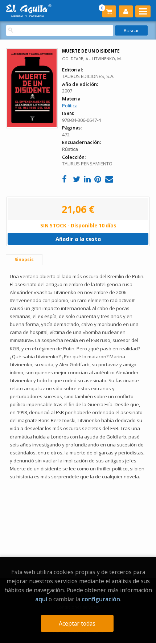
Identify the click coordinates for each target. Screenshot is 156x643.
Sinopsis (24, 259)
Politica (70, 105)
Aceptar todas (77, 623)
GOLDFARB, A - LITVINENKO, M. (92, 58)
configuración (101, 599)
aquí (41, 599)
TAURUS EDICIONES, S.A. (88, 76)
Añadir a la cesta (78, 238)
